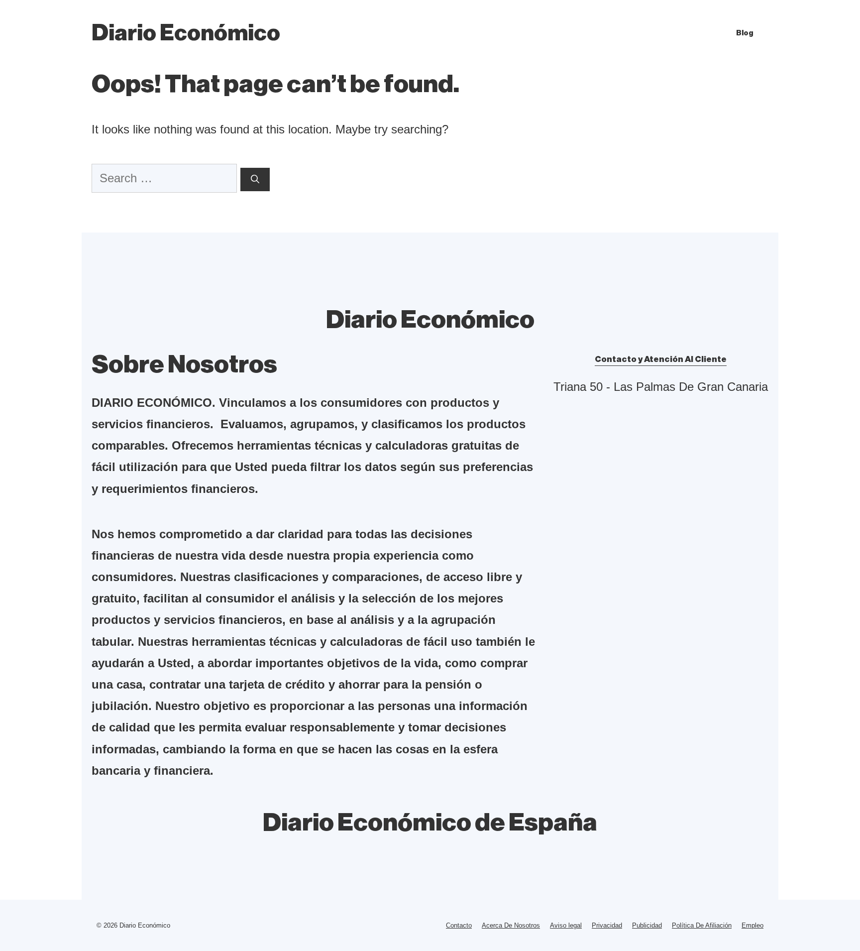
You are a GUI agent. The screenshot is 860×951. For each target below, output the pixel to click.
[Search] (255, 180)
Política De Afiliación (702, 925)
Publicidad (647, 925)
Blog (744, 33)
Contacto (459, 925)
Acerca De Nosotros (511, 925)
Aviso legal (566, 925)
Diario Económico (186, 33)
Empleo (752, 925)
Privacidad (607, 925)
